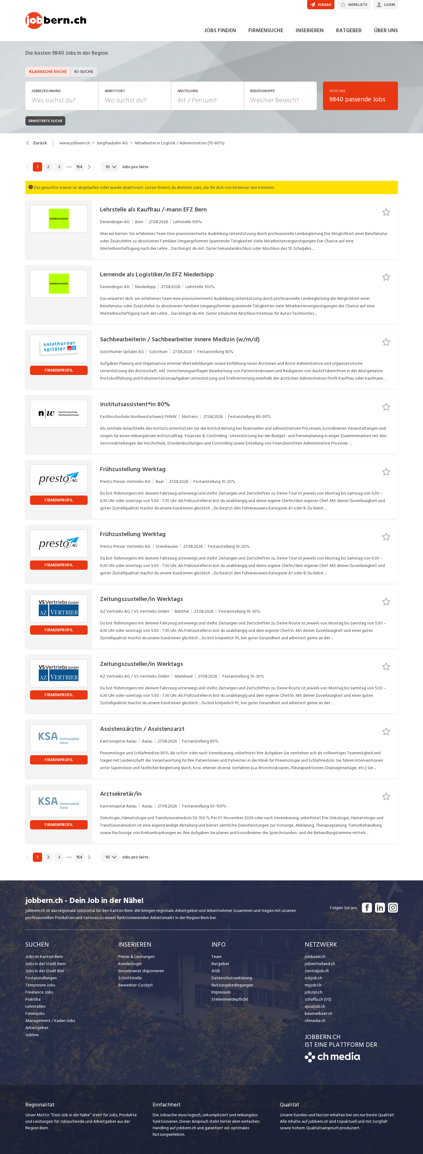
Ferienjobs (35, 1013)
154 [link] (79, 167)
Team (217, 956)
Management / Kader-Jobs (50, 1020)
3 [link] (59, 167)
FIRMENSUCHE (265, 30)
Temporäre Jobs (40, 985)
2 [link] (48, 167)
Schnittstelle (130, 978)
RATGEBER (349, 30)
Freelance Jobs (39, 992)
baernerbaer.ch (318, 1013)
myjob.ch (313, 985)
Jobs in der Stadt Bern (45, 963)
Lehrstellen (35, 1006)
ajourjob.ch (315, 1006)
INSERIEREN (310, 30)
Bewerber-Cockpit (135, 985)
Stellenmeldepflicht (230, 999)
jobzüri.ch (313, 992)
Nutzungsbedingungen (232, 985)
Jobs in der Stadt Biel (44, 970)
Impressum (221, 992)
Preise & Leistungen (136, 956)
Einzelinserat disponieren (141, 970)
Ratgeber (220, 963)
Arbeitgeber (36, 1027)
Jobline (32, 1034)
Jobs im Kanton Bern (44, 956)
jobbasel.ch (315, 956)
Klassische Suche (48, 71)
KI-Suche (83, 71)
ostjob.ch (313, 978)
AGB (216, 970)
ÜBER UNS (386, 30)
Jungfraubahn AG (112, 143)
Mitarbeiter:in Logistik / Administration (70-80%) (180, 143)
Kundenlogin (130, 963)
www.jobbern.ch (74, 143)
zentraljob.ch (317, 970)
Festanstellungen (41, 978)
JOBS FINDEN (220, 30)
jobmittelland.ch (320, 963)
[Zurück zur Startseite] (332, 1061)
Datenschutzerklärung (232, 978)
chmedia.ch (315, 1020)
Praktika (33, 999)
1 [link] (37, 167)
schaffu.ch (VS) (318, 999)
